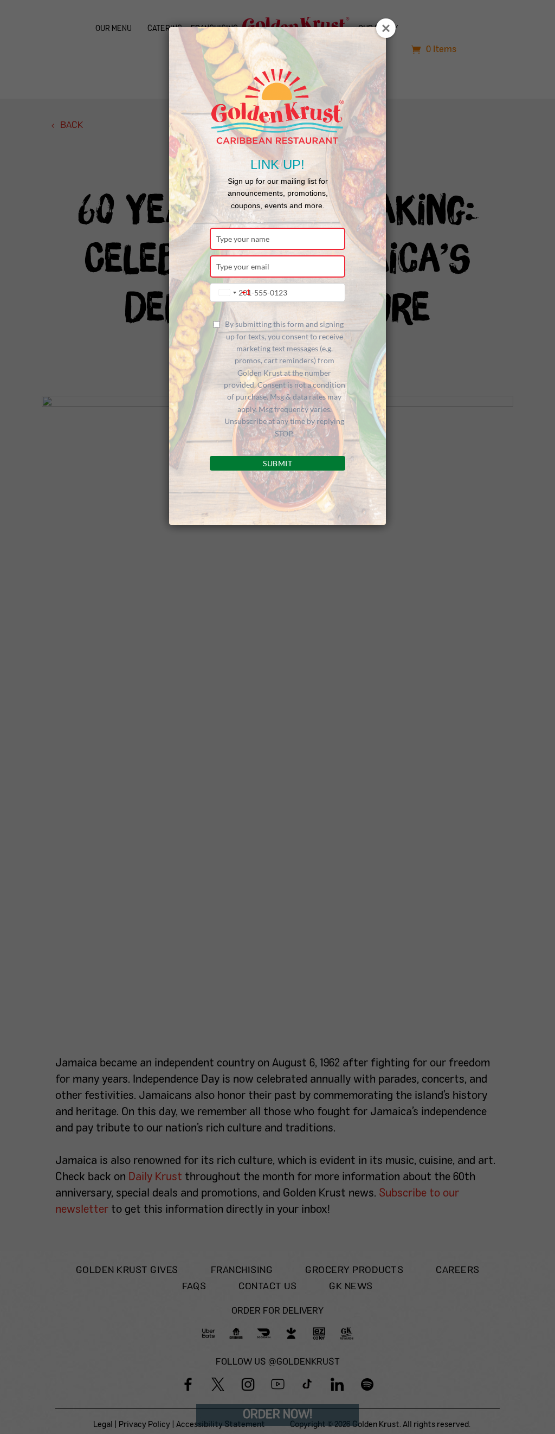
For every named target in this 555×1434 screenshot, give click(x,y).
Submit (277, 463)
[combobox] (232, 292)
